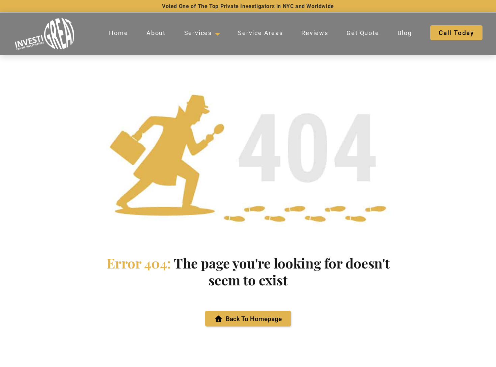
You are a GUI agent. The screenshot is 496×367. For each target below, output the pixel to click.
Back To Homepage (254, 318)
